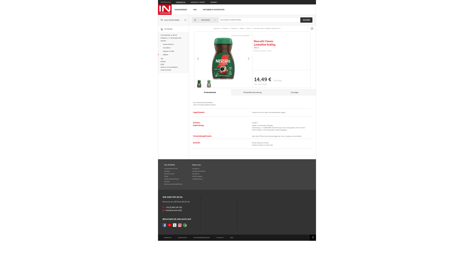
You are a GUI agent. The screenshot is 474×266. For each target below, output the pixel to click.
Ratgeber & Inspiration (214, 10)
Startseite (217, 28)
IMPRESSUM (167, 237)
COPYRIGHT (220, 237)
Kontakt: (196, 143)
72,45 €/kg (277, 81)
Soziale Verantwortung (171, 179)
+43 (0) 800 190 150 (174, 207)
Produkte (225, 28)
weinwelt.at (196, 174)
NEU (195, 10)
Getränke (234, 28)
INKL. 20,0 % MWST (261, 84)
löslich (249, 28)
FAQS (231, 237)
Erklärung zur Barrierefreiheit (173, 184)
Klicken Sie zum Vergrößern (240, 35)
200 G (256, 48)
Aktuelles (167, 171)
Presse (166, 176)
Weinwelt (213, 2)
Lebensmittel (181, 2)
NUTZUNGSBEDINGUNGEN (202, 237)
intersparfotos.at (197, 179)
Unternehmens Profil (171, 168)
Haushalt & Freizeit (198, 2)
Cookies (166, 181)
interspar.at (195, 168)
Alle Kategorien (171, 20)
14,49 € (262, 79)
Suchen (306, 20)
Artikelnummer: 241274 (263, 51)
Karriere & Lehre (169, 174)
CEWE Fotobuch (197, 176)
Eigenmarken (181, 10)
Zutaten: (196, 123)
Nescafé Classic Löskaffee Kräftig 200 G (267, 28)
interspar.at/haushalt (198, 171)
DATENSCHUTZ (182, 237)
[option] (223, 59)
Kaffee (242, 28)
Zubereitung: (198, 125)
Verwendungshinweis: (202, 136)
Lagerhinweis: (199, 112)
